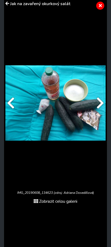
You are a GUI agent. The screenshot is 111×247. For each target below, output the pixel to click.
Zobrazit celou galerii (58, 201)
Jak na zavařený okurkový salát (40, 4)
